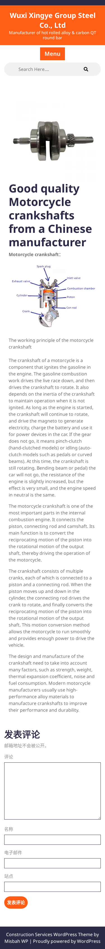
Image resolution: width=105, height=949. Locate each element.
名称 (8, 829)
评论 (8, 757)
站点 (8, 876)
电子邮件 (13, 853)
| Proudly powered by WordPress (65, 941)
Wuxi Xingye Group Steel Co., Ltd (52, 20)
